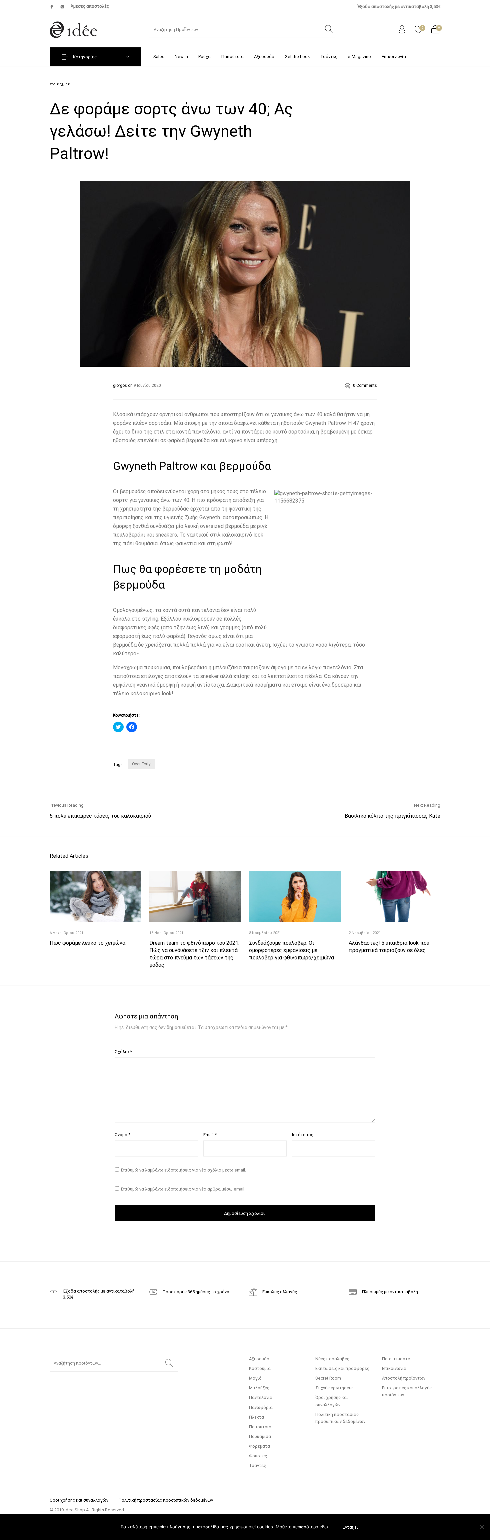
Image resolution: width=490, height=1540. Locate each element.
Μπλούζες (259, 1387)
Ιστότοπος (302, 1134)
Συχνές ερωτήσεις (334, 1387)
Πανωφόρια (261, 1407)
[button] (245, 274)
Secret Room (328, 1378)
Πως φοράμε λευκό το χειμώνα (87, 943)
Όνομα (122, 1134)
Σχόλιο (123, 1051)
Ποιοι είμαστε (396, 1358)
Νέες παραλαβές (332, 1358)
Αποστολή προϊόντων (403, 1378)
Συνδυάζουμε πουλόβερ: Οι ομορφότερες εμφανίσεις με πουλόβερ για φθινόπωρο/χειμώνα (291, 950)
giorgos (120, 385)
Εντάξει (350, 1527)
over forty (141, 764)
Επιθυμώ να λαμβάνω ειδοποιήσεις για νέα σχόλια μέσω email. (183, 1170)
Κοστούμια (260, 1368)
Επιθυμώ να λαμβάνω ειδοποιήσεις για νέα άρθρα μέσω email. (183, 1189)
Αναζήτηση (169, 1363)
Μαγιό (255, 1378)
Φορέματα (259, 1446)
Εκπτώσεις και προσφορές (342, 1368)
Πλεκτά (256, 1417)
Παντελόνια (260, 1397)
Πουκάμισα (260, 1436)
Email (210, 1134)
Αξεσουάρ (259, 1358)
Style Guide (60, 85)
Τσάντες (257, 1465)
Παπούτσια (260, 1426)
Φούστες (258, 1455)
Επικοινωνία (394, 1368)
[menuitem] (158, 56)
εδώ (324, 1526)
